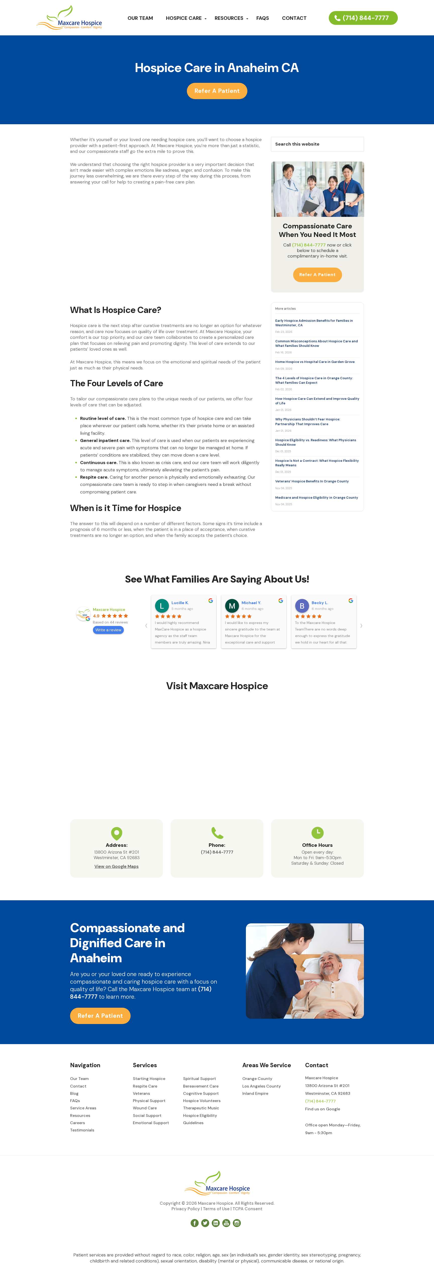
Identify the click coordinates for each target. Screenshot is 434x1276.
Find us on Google (322, 1109)
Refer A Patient (217, 91)
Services (145, 1065)
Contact (78, 1086)
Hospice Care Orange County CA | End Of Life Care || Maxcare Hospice (69, 17)
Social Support (147, 1115)
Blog (74, 1093)
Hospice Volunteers (202, 1100)
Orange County (257, 1078)
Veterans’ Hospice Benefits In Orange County (312, 481)
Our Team (79, 1078)
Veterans (141, 1093)
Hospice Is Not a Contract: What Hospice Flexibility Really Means (317, 463)
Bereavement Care (201, 1086)
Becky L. (320, 602)
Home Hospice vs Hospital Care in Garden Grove (315, 362)
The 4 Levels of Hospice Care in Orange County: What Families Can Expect (314, 380)
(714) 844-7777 (366, 18)
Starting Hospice (149, 1078)
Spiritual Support (199, 1078)
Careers (77, 1122)
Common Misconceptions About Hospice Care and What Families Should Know (316, 343)
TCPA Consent (247, 1208)
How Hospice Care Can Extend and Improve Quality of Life (317, 401)
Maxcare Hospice (109, 609)
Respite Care (145, 1086)
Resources (80, 1115)
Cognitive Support (201, 1093)
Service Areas (83, 1108)
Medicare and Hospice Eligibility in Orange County (316, 497)
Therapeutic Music (201, 1108)
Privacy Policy (186, 1208)
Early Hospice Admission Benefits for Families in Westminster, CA (314, 322)
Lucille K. (180, 602)
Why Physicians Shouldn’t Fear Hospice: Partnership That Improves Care (307, 421)
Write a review (108, 629)
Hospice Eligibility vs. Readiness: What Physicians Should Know (315, 442)
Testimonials (82, 1130)
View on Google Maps (116, 866)
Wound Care (145, 1108)
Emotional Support (151, 1122)
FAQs (75, 1100)
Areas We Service (266, 1065)
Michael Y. (251, 602)
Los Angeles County (261, 1086)
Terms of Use (216, 1208)
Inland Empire (255, 1093)
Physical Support (149, 1100)
